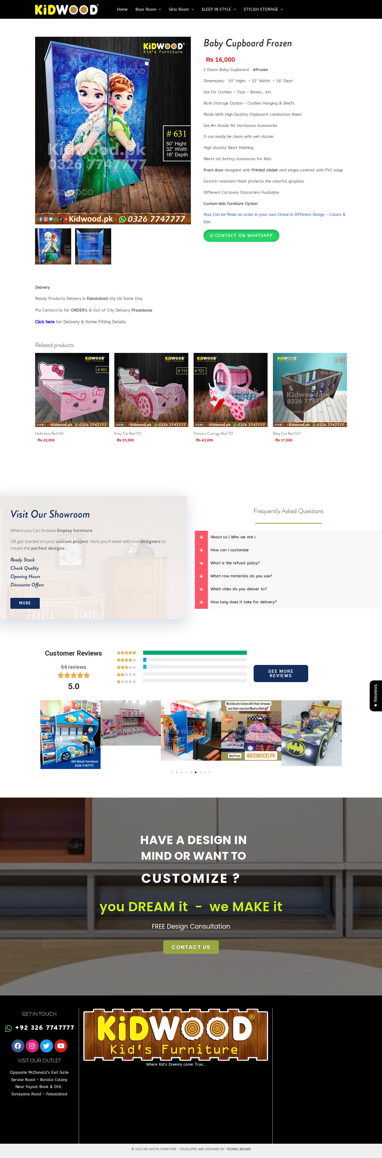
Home (122, 9)
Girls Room (179, 9)
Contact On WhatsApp (244, 235)
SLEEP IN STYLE (216, 9)
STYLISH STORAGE (261, 9)
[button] (241, 235)
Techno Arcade (238, 1149)
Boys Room (145, 9)
